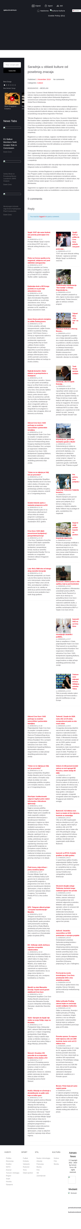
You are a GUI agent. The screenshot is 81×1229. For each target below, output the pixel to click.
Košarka (26, 1161)
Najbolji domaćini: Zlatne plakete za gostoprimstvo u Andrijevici (38, 373)
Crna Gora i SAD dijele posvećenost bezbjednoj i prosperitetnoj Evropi (37, 533)
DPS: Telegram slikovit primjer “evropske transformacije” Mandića (39, 909)
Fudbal (25, 1158)
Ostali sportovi (28, 1173)
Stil (38, 1173)
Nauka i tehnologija (43, 1158)
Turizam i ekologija (12, 1173)
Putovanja (40, 1164)
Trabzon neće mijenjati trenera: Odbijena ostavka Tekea (75, 682)
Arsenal (8, 1170)
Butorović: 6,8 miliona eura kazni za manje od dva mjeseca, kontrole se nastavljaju (68, 813)
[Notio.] (10, 11)
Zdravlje (39, 1161)
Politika (8, 1158)
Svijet (8, 1179)
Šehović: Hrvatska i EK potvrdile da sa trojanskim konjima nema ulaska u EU (38, 1055)
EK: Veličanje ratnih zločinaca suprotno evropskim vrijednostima (39, 947)
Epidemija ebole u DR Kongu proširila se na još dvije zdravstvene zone (38, 288)
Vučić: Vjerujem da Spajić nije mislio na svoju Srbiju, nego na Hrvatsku (39, 1020)
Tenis (25, 1170)
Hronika (9, 1181)
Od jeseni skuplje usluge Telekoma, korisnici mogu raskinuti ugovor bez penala (66, 888)
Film (38, 1170)
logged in (42, 216)
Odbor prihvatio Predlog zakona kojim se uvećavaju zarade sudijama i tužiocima (66, 1003)
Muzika (39, 1167)
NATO (8, 1167)
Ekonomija (10, 1161)
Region (8, 1176)
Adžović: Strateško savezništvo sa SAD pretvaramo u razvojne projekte (67, 933)
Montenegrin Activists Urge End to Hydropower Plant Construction (12, 209)
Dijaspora (9, 1184)
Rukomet (26, 1167)
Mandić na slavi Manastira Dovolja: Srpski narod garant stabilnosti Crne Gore (38, 989)
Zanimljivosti (41, 1176)
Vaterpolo (26, 1164)
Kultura (56, 1158)
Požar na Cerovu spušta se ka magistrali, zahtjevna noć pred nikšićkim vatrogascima (39, 260)
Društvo (8, 1164)
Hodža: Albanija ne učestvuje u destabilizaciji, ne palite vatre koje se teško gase (39, 1093)
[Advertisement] (40, 36)
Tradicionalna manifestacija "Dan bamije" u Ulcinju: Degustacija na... (66, 287)
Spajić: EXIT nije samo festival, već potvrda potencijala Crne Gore (39, 235)
